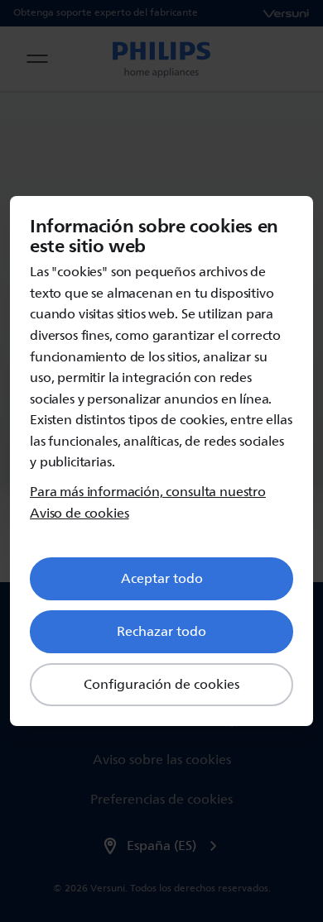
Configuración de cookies (161, 684)
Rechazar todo (161, 632)
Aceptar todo (162, 579)
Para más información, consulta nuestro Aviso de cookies (148, 503)
